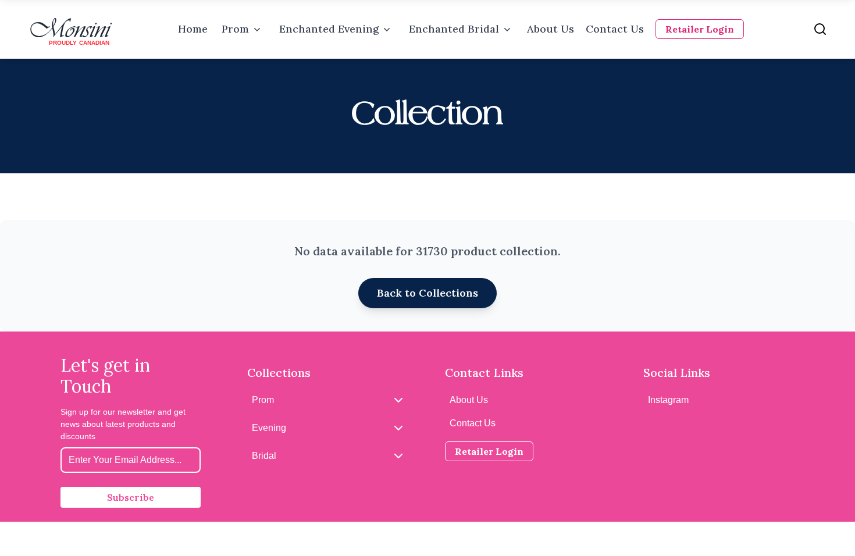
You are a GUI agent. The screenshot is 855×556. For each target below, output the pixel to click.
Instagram (668, 400)
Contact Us (615, 28)
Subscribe (130, 497)
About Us (550, 28)
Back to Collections (427, 293)
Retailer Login (699, 29)
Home (193, 28)
